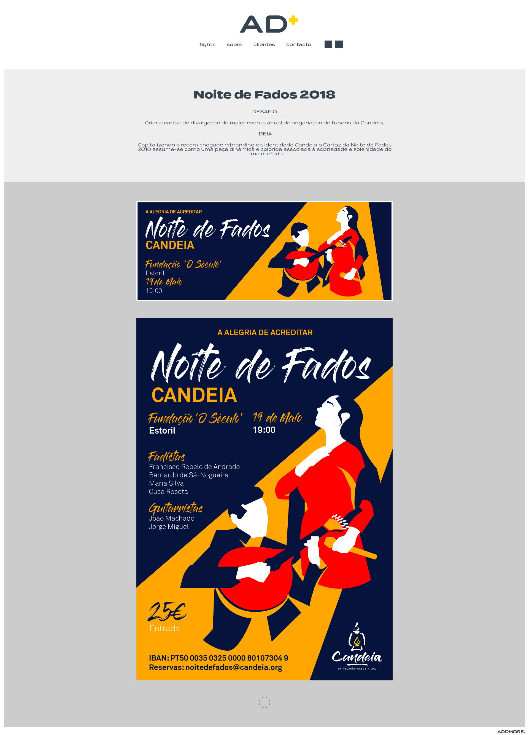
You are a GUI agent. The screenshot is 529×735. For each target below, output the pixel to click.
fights (207, 44)
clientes (264, 44)
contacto (298, 44)
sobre (234, 44)
